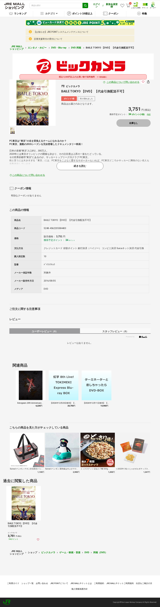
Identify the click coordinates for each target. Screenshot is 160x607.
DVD (87, 552)
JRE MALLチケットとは (81, 583)
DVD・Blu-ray (59, 47)
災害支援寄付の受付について (48, 39)
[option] (32, 102)
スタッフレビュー (115, 331)
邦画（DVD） (100, 552)
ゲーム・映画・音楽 (69, 552)
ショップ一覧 (27, 583)
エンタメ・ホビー (37, 47)
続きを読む (80, 165)
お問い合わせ (42, 583)
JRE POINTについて (59, 583)
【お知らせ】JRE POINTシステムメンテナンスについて (61, 32)
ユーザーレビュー (45, 331)
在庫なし (133, 123)
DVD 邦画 (76, 47)
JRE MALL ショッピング (17, 47)
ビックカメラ (48, 552)
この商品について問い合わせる (123, 82)
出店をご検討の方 (144, 583)
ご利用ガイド (13, 583)
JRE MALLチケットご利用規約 (120, 583)
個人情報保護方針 (79, 589)
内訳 (149, 114)
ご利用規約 (99, 583)
